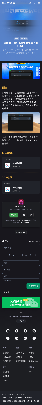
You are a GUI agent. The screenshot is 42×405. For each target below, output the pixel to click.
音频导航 (19, 357)
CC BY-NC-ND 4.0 (23, 220)
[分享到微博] (24, 215)
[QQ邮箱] (7, 330)
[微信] (16, 330)
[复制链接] (31, 215)
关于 (10, 398)
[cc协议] (33, 401)
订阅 (14, 215)
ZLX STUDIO (25, 223)
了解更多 (21, 321)
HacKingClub (33, 361)
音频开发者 (20, 353)
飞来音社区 (7, 361)
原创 (16, 38)
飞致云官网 (7, 357)
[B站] (16, 338)
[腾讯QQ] (25, 330)
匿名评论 (31, 241)
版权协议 (6, 372)
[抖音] (7, 338)
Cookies (5, 380)
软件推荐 (24, 38)
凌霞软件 (6, 353)
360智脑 (31, 353)
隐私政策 (37, 241)
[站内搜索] (30, 3)
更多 (30, 372)
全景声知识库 (20, 361)
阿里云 (31, 357)
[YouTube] (34, 338)
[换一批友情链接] (33, 367)
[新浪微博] (25, 338)
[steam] (34, 330)
